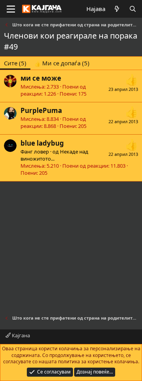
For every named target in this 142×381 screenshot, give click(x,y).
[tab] (61, 63)
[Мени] (11, 9)
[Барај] (132, 9)
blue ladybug (42, 143)
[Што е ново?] (117, 9)
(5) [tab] (15, 63)
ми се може (41, 78)
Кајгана (20, 335)
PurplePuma (41, 110)
